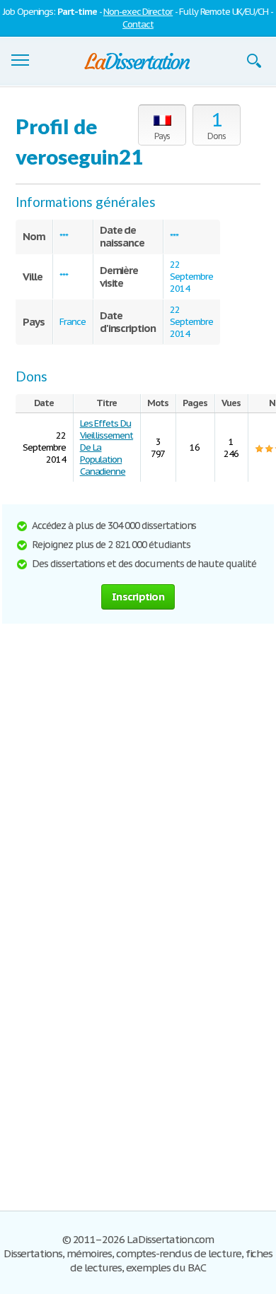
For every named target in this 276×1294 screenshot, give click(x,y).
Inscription (138, 596)
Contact (138, 24)
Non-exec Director (138, 12)
